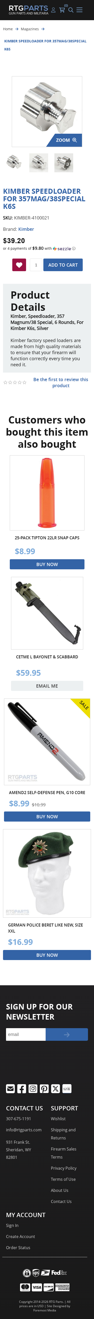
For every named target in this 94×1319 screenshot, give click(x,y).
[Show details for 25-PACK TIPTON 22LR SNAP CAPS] (47, 493)
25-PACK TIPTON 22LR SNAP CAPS (47, 538)
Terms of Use (63, 1179)
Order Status (18, 1247)
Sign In (12, 1225)
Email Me (47, 686)
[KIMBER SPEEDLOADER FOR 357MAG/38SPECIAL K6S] (13, 162)
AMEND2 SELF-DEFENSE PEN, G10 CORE (47, 792)
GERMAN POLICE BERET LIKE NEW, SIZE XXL (45, 928)
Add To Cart (63, 265)
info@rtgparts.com (24, 1130)
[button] (47, 248)
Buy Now (47, 564)
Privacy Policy (63, 1168)
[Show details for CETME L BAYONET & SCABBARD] (47, 613)
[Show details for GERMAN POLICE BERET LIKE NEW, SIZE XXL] (47, 873)
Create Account (20, 1236)
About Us (59, 1190)
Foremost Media (44, 1310)
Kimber (26, 229)
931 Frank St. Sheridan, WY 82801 (18, 1149)
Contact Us (61, 1201)
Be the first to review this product (60, 382)
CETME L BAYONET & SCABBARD (47, 657)
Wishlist (58, 1118)
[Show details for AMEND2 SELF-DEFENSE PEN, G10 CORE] (47, 742)
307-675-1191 (18, 1118)
